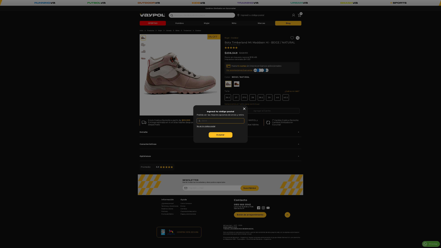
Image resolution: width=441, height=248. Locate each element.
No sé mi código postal (206, 126)
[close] (244, 109)
